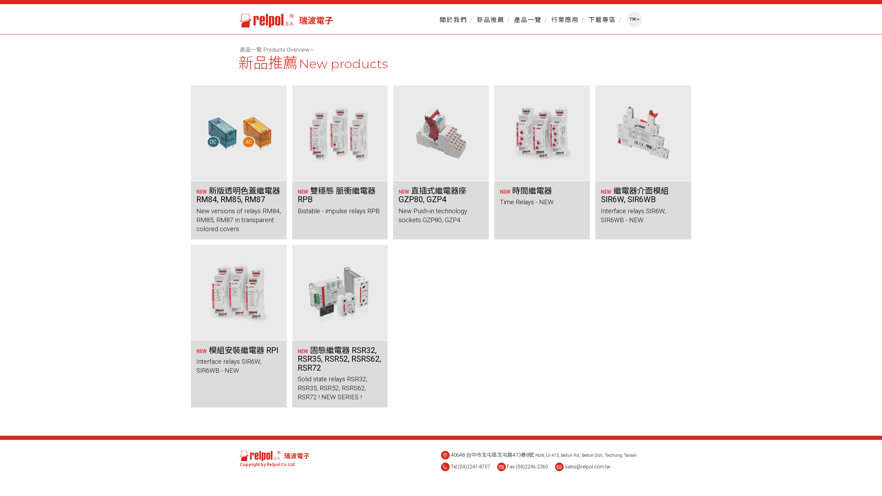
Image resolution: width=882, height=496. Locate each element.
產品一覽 (528, 19)
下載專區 (602, 19)
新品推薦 (490, 19)
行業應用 (565, 19)
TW (632, 19)
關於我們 (453, 19)
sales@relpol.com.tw (588, 466)
